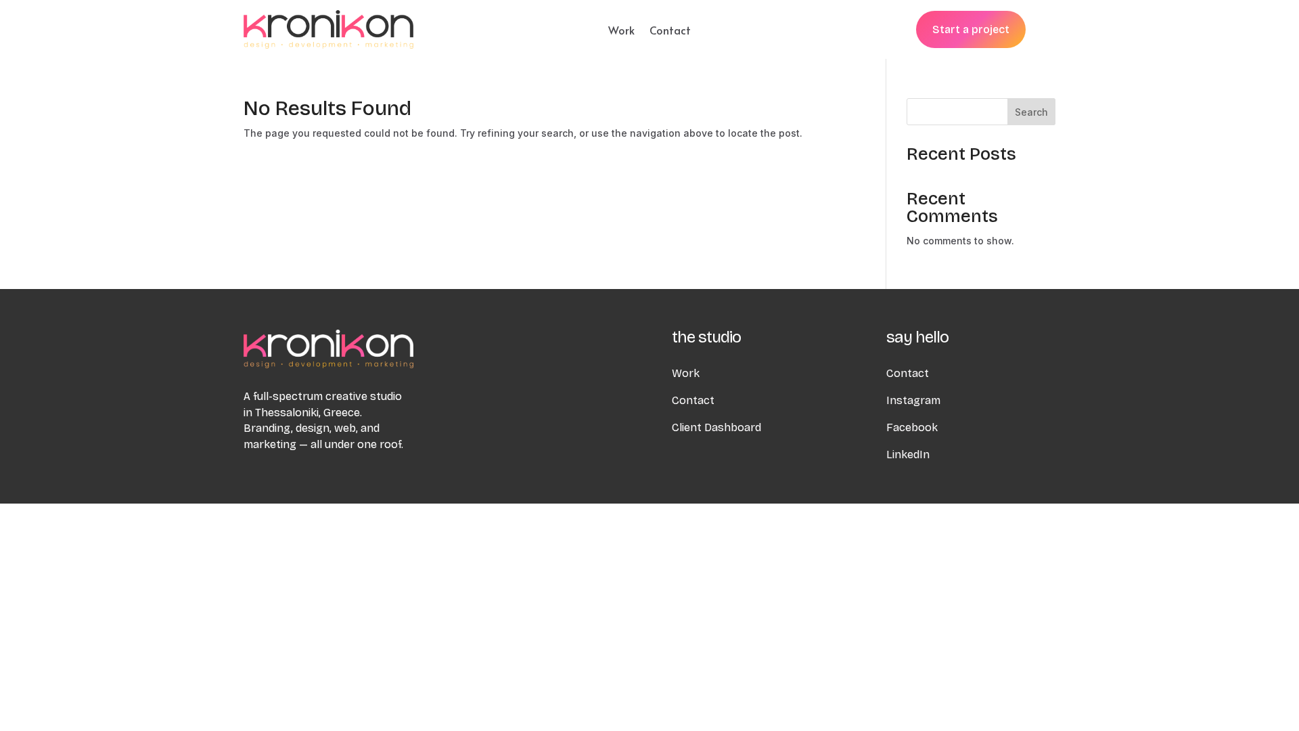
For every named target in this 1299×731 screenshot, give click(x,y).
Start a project (970, 29)
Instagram (913, 400)
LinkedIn (908, 454)
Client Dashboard (716, 427)
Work (621, 31)
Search (1031, 112)
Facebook (912, 427)
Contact (670, 31)
